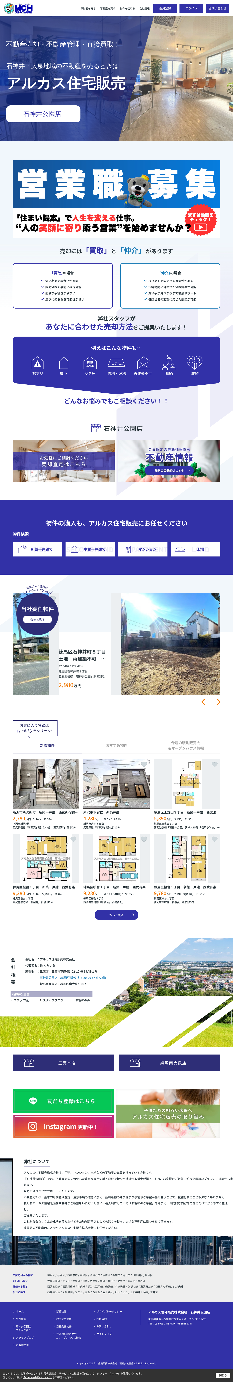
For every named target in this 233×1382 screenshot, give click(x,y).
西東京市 (72, 1275)
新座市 (116, 1275)
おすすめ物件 (64, 1319)
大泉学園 (67, 1292)
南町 (103, 1281)
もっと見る (37, 619)
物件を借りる (127, 8)
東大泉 (121, 1281)
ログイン (191, 8)
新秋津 (100, 827)
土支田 (66, 1281)
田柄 (85, 1281)
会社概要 (21, 1319)
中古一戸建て (95, 549)
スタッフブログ (53, 1000)
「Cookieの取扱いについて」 (37, 1377)
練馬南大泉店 (173, 1063)
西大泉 (94, 1281)
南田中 (111, 1281)
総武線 (109, 1286)
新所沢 (32, 827)
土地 (200, 549)
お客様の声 (82, 1000)
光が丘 (79, 1292)
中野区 (84, 1275)
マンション (147, 549)
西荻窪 (96, 1292)
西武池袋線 (160, 827)
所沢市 (126, 1275)
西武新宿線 (19, 827)
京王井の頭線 (163, 1286)
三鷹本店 (67, 1063)
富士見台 (107, 1292)
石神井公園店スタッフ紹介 (23, 1328)
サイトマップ (104, 1334)
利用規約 (101, 1319)
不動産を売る (88, 8)
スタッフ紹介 (22, 1000)
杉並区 (61, 1275)
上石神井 (135, 1292)
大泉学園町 (54, 1281)
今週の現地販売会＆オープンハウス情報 (68, 1335)
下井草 (154, 1292)
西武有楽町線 (20, 902)
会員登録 (165, 8)
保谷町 (141, 1281)
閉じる (223, 1375)
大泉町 (76, 1281)
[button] (203, 702)
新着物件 (61, 1311)
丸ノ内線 (178, 1286)
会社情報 (144, 8)
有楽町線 (120, 1286)
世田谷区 (138, 1275)
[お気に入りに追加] (214, 599)
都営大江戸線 (95, 1286)
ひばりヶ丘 (121, 1292)
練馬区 (51, 1275)
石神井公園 (175, 827)
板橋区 (106, 1275)
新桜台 (34, 902)
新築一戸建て (42, 549)
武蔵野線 (88, 827)
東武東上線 (147, 1286)
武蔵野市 (95, 1275)
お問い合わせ (217, 8)
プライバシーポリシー (109, 1311)
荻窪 (87, 1292)
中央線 (82, 1286)
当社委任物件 (64, 1326)
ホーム (20, 1311)
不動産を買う (107, 8)
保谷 (145, 1292)
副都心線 (133, 1286)
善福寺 (131, 1281)
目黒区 (149, 1275)
